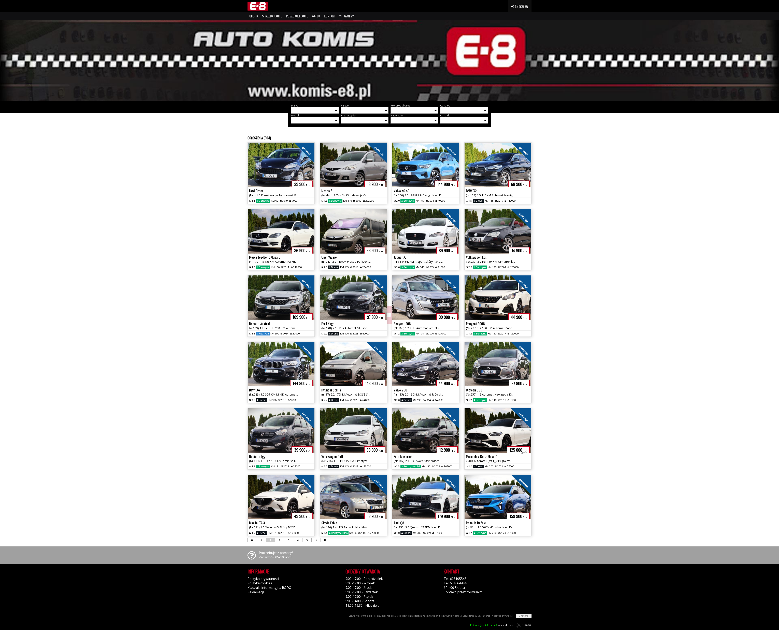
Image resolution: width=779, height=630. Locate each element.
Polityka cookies (259, 583)
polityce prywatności (503, 615)
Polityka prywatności (263, 578)
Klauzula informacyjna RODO (269, 587)
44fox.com (527, 625)
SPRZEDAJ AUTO (272, 16)
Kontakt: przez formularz (463, 592)
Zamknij (523, 615)
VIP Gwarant (346, 16)
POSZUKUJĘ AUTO (297, 16)
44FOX (316, 16)
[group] (389, 60)
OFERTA (253, 16)
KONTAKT (330, 16)
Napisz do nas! (491, 625)
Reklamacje (256, 592)
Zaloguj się (521, 6)
